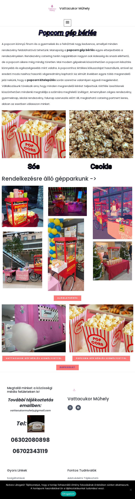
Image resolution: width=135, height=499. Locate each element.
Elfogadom (68, 493)
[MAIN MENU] (67, 22)
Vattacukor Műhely (74, 8)
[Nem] (130, 489)
